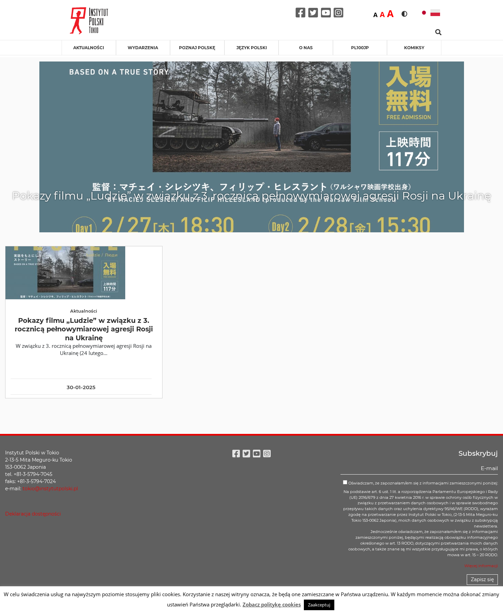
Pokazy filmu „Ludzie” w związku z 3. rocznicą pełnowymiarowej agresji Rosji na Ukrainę (84, 329)
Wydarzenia (143, 47)
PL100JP (360, 47)
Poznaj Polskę (197, 47)
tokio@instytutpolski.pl (50, 488)
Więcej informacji (481, 565)
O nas (306, 47)
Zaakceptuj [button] (319, 605)
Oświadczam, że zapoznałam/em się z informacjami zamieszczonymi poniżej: (422, 483)
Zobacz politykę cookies (272, 604)
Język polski (251, 47)
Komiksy (414, 47)
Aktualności (88, 47)
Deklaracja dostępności (33, 514)
